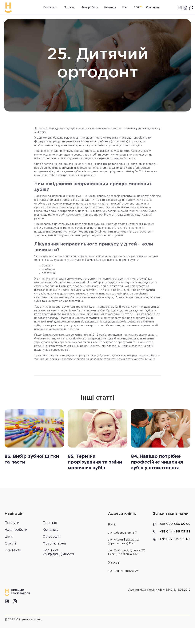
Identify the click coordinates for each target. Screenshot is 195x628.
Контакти (13, 550)
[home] (8, 7)
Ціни (125, 7)
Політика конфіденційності (58, 552)
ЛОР (137, 7)
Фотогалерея (54, 543)
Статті (10, 543)
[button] (47, 7)
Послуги (12, 523)
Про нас (69, 7)
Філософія (51, 536)
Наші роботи (89, 7)
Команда (110, 7)
